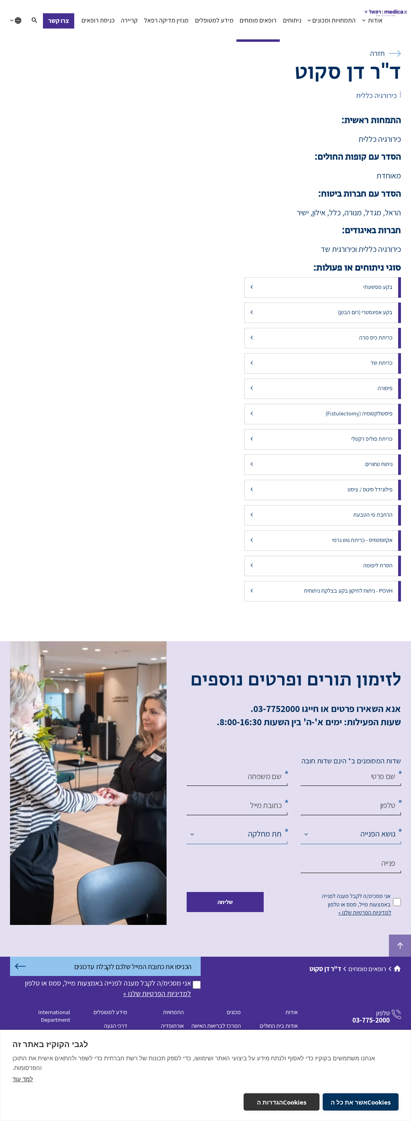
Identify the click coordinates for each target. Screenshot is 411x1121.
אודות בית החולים (279, 1025)
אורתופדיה (172, 1025)
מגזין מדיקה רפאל (166, 20)
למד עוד (22, 1079)
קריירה (129, 20)
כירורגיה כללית (376, 95)
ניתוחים (292, 20)
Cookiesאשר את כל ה (361, 1102)
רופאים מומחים (258, 20)
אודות (375, 20)
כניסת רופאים (98, 20)
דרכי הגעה (115, 1025)
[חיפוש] (34, 21)
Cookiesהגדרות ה (281, 1102)
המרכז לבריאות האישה (216, 1025)
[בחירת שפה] (15, 21)
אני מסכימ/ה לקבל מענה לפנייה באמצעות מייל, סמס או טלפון (356, 900)
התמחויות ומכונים (334, 20)
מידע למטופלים (214, 20)
